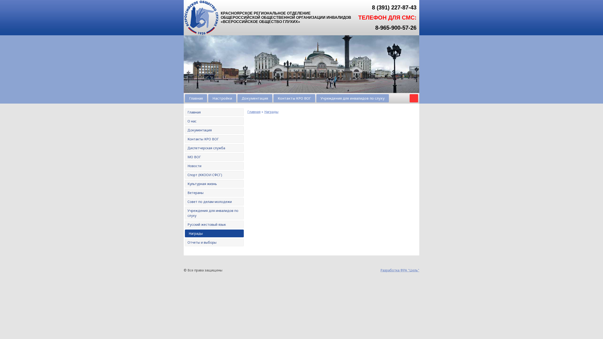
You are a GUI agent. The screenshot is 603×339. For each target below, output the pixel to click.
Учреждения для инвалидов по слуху (353, 98)
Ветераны (195, 192)
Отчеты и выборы (201, 242)
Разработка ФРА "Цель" (399, 270)
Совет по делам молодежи (209, 201)
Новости (194, 166)
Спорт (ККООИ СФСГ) (204, 175)
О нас (191, 121)
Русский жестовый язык (206, 224)
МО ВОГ (194, 157)
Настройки (222, 98)
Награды (196, 233)
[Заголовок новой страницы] (201, 34)
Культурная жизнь (202, 184)
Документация (255, 98)
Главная (196, 98)
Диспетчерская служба (206, 148)
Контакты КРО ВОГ (294, 98)
